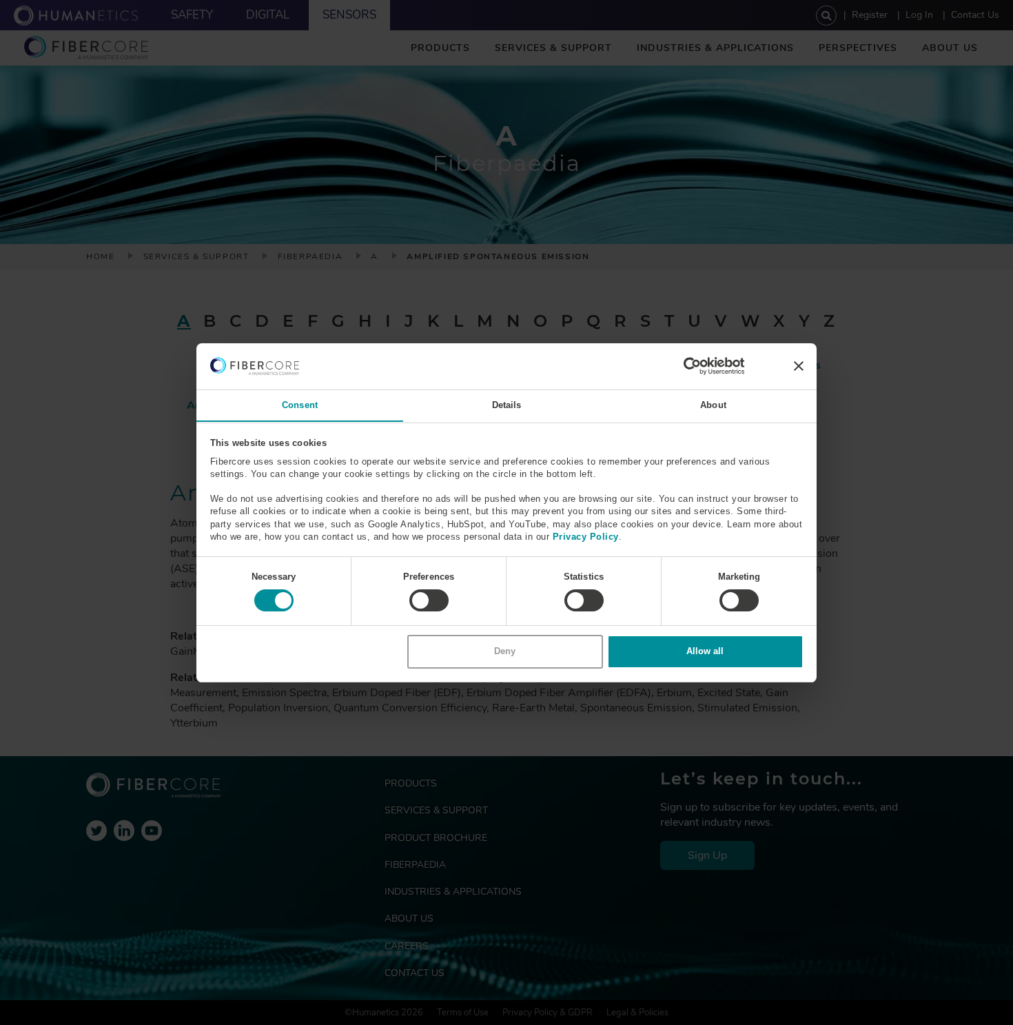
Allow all (705, 651)
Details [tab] (507, 404)
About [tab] (713, 404)
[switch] (429, 600)
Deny (504, 651)
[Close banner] (799, 366)
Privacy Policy (586, 536)
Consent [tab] (300, 404)
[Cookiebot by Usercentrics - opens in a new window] (684, 366)
